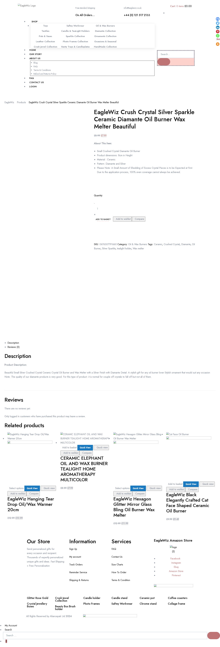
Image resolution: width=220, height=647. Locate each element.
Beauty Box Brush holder (65, 607)
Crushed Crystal (172, 244)
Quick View (32, 488)
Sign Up (73, 549)
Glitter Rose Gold (37, 598)
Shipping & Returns (79, 580)
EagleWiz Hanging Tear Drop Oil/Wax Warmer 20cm (30, 504)
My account (75, 557)
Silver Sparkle (109, 248)
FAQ (113, 549)
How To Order (118, 572)
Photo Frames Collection (75, 41)
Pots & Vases (45, 36)
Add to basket (103, 219)
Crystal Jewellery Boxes (37, 605)
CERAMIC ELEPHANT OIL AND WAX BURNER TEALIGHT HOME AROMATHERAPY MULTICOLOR (84, 469)
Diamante (186, 244)
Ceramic (158, 244)
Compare (139, 219)
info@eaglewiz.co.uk (132, 7)
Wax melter (138, 248)
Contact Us (116, 557)
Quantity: (98, 195)
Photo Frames (91, 604)
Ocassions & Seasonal (105, 41)
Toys (45, 25)
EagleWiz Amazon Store (173, 540)
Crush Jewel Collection (45, 46)
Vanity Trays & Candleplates (75, 46)
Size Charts (117, 564)
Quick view (49, 488)
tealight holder (124, 248)
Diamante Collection (105, 31)
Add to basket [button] (69, 447)
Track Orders (76, 564)
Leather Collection (45, 41)
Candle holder (91, 598)
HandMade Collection (105, 46)
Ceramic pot (147, 598)
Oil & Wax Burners (105, 25)
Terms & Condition (120, 580)
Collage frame (176, 604)
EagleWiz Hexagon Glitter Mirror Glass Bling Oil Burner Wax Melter (134, 507)
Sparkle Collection (75, 36)
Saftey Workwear (75, 25)
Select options (16, 488)
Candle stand (119, 598)
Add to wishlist (123, 219)
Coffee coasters (177, 598)
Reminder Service (78, 572)
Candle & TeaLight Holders (75, 31)
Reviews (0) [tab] (13, 347)
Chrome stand (148, 604)
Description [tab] (13, 343)
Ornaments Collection (105, 36)
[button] (25, 94)
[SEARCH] (213, 635)
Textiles (45, 31)
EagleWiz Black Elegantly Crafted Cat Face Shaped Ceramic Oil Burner (187, 502)
